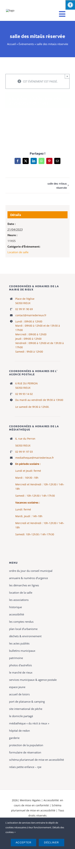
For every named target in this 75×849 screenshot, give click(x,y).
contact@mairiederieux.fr (30, 315)
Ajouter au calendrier (37, 127)
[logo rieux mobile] (10, 10)
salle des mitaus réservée (57, 185)
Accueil (11, 44)
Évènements (26, 44)
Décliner (51, 842)
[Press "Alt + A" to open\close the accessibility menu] (70, 5)
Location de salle (17, 252)
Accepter (23, 842)
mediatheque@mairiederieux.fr (34, 457)
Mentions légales (30, 800)
